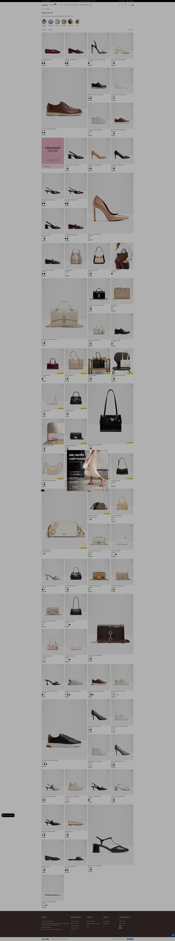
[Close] (107, 451)
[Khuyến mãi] (87, 470)
